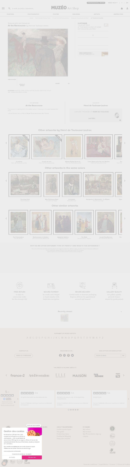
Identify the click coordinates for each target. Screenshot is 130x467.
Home (31, 18)
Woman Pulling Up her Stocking (73, 162)
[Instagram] (65, 356)
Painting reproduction (42, 18)
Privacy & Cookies (124, 464)
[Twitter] (73, 356)
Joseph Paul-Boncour (106, 238)
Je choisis (12, 457)
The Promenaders (18, 238)
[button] (4, 463)
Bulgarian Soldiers (63, 238)
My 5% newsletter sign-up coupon (92, 435)
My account (87, 431)
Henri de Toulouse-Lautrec (80, 18)
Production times (63, 434)
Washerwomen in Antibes (40, 238)
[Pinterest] (69, 356)
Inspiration (118, 14)
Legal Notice (103, 464)
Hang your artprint (63, 438)
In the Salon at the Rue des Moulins (99, 162)
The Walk (84, 238)
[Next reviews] (128, 399)
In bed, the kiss (46, 162)
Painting (10, 14)
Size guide (60, 431)
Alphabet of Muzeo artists (65, 333)
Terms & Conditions (90, 464)
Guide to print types (64, 429)
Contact (113, 464)
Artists (97, 14)
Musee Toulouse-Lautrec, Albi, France (38, 113)
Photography (33, 14)
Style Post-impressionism (60, 18)
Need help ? (113, 2)
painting (20, 109)
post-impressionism (52, 109)
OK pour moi (32, 457)
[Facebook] (61, 356)
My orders (86, 429)
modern (30, 109)
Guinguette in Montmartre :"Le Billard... (98, 200)
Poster (56, 14)
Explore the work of (92, 115)
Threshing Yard (25, 200)
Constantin (71, 200)
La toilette (19, 162)
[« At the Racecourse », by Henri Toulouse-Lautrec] (64, 318)
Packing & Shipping (64, 436)
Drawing (76, 14)
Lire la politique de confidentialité (12, 451)
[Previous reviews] (17, 399)
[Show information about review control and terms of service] (14, 402)
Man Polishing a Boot (51, 200)
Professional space (96, 2)
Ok (123, 355)
